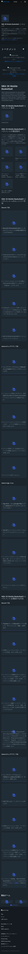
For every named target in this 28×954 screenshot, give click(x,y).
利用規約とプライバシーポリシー (9, 933)
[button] (11, 905)
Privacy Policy (4, 938)
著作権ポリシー (4, 943)
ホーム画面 (14, 883)
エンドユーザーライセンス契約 (8, 946)
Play (2, 914)
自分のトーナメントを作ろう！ (9, 40)
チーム (2, 916)
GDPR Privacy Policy (5, 941)
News (2, 926)
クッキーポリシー (5, 936)
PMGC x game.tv (5, 929)
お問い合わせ (4, 919)
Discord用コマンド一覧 (6, 924)
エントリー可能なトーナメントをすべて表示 (14, 75)
